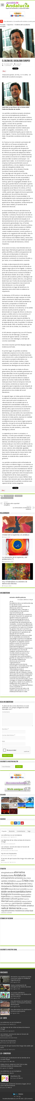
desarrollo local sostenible (18, 889)
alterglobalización (7, 872)
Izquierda (10, 25)
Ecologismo (6, 894)
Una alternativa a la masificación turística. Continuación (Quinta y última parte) (21, 1002)
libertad (4, 901)
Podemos (5, 906)
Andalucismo (7, 875)
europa (12, 896)
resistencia (19, 911)
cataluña (18, 881)
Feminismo (26, 896)
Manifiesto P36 (15, 1076)
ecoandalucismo (22, 891)
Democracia (18, 886)
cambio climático (8, 881)
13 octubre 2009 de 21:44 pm (25, 599)
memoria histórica (27, 901)
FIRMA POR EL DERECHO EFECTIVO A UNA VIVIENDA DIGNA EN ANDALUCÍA (13, 1065)
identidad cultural (9, 899)
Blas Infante (27, 878)
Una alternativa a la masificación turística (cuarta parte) (21, 1010)
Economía (16, 894)
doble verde (7, 891)
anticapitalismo (9, 496)
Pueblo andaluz (27, 905)
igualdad (20, 899)
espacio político (25, 894)
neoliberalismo (8, 903)
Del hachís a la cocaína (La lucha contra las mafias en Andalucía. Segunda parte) (21, 978)
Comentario (6, 712)
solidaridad (28, 911)
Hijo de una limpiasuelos (9, 853)
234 (13, 1073)
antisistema (19, 496)
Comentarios (21, 831)
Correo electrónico (8, 735)
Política (12, 905)
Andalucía (20, 875)
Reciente (11, 831)
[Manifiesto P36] (5, 1078)
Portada (2, 25)
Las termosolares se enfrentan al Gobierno (22, 508)
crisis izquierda (20, 884)
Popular (4, 831)
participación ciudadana (21, 903)
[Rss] (12, 823)
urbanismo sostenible (6, 912)
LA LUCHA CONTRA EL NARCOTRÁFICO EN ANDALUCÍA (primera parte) (21, 994)
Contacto (29, 1098)
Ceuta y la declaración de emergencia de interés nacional (21, 986)
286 (12, 1068)
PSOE (18, 906)
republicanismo (8, 911)
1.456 (13, 1061)
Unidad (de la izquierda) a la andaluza (15, 535)
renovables (25, 908)
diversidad (29, 889)
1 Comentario (7, 65)
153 (22, 1078)
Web (3, 741)
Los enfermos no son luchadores (11, 835)
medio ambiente (15, 901)
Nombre (5, 729)
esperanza (5, 896)
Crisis (25, 880)
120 (11, 1087)
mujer (2, 903)
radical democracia (7, 498)
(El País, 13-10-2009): (21, 75)
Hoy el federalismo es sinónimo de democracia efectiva (14, 583)
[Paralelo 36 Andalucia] (17, 5)
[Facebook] (15, 823)
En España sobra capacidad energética (11, 503)
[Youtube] (22, 823)
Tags (28, 831)
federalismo (17, 896)
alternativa (19, 872)
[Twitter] (18, 823)
